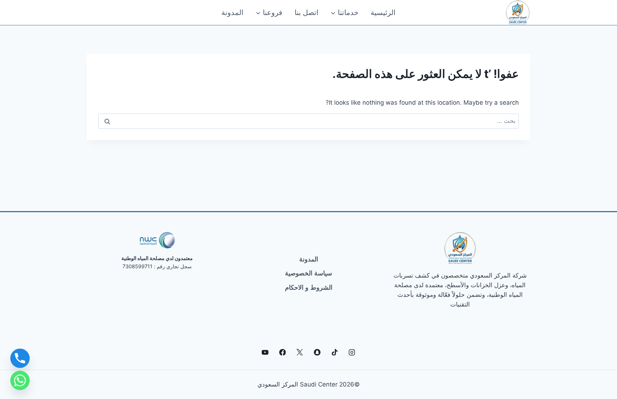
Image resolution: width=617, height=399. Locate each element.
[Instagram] (351, 352)
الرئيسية (383, 12)
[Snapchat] (317, 352)
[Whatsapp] (20, 380)
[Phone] (20, 358)
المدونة (232, 12)
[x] (299, 352)
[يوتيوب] (265, 352)
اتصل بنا (306, 12)
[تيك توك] (334, 352)
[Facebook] (282, 352)
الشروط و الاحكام (308, 287)
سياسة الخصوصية (308, 273)
